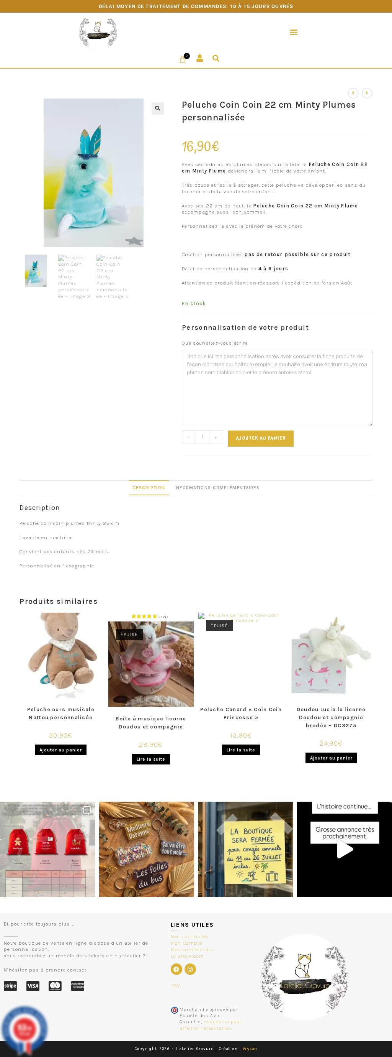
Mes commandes (193, 949)
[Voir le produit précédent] (353, 93)
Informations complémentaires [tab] (217, 487)
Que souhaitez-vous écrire (215, 343)
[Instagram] (190, 969)
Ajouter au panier (261, 438)
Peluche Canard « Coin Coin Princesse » (241, 713)
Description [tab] (148, 487)
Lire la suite (151, 759)
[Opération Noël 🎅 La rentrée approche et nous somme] (47, 849)
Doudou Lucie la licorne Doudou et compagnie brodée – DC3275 (331, 717)
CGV (176, 985)
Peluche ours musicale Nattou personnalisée (61, 713)
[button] (294, 31)
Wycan (250, 1048)
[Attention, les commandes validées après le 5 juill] (245, 849)
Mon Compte (187, 943)
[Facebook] (176, 969)
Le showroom (187, 956)
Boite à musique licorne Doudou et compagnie (151, 722)
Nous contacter (190, 936)
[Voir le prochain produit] (367, 93)
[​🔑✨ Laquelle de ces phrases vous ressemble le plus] (146, 849)
